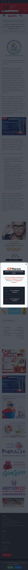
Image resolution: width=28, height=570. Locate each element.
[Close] (26, 264)
